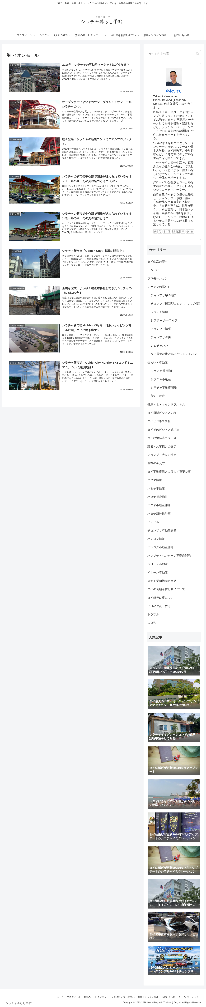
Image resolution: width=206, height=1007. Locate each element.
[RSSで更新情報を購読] (192, 231)
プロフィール (73, 997)
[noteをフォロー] (178, 231)
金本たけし (174, 91)
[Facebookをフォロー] (165, 231)
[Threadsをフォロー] (169, 231)
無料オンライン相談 (148, 997)
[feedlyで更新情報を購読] (188, 231)
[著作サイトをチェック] (155, 231)
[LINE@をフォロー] (183, 231)
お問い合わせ (168, 997)
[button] (197, 53)
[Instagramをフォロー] (174, 231)
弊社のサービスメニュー (96, 997)
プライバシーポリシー (189, 997)
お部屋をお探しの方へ (123, 997)
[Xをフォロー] (160, 231)
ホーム (60, 997)
